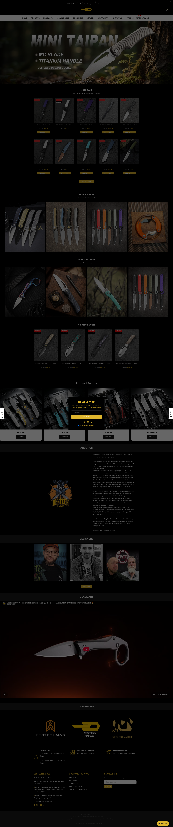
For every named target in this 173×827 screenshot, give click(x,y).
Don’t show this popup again (87, 425)
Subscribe (86, 416)
